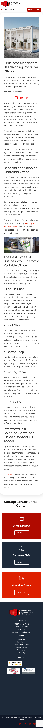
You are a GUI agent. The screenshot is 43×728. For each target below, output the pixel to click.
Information (21, 650)
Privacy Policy (5, 717)
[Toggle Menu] (39, 4)
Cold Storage (21, 642)
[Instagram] (30, 724)
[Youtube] (34, 724)
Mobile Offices (21, 647)
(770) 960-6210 (9, 10)
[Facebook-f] (25, 724)
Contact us (8, 474)
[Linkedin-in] (20, 724)
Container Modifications (21, 644)
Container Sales (21, 639)
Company (21, 653)
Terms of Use (13, 717)
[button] (15, 663)
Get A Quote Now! (34, 10)
